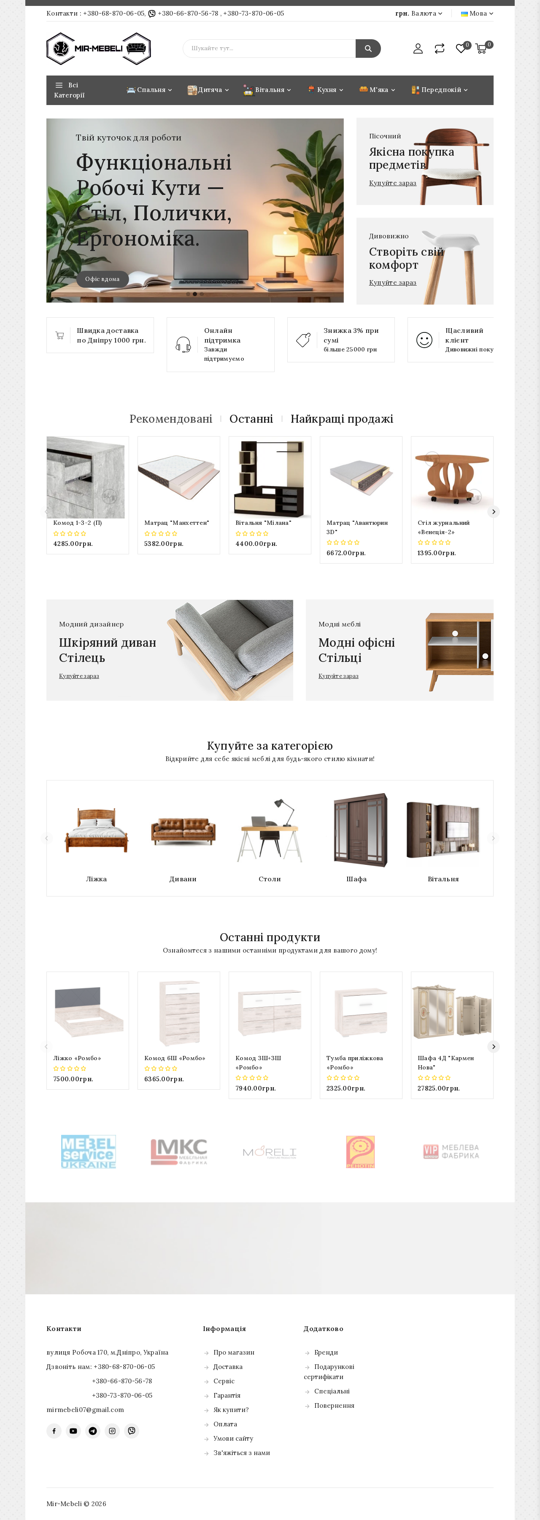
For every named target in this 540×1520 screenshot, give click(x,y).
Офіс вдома (102, 279)
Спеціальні (332, 1391)
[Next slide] (493, 511)
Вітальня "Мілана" (263, 522)
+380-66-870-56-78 (188, 13)
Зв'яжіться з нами (241, 1453)
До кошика (88, 560)
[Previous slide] (46, 511)
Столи (270, 879)
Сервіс (224, 1381)
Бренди (326, 1352)
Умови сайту (233, 1438)
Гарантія (226, 1395)
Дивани (183, 879)
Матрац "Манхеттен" (176, 522)
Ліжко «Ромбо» (77, 1058)
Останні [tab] (251, 419)
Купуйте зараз (393, 183)
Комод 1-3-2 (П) (77, 522)
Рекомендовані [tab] (171, 419)
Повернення (334, 1405)
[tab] (188, 294)
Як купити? (231, 1410)
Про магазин (233, 1352)
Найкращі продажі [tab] (342, 419)
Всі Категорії (69, 90)
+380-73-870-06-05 (253, 13)
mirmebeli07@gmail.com (85, 1410)
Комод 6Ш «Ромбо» (175, 1058)
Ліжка (96, 879)
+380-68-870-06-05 (113, 13)
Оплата (225, 1424)
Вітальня (443, 879)
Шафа (356, 879)
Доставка (228, 1367)
